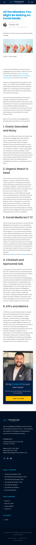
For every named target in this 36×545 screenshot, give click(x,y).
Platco (24, 254)
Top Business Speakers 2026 (13, 474)
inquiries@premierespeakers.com (17, 452)
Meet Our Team (9, 503)
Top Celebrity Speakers (11, 485)
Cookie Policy (22, 538)
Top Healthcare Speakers (12, 487)
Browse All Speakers (10, 490)
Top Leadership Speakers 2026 (13, 482)
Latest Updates (9, 506)
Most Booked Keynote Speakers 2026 (16, 477)
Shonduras (13, 254)
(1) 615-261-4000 (13, 448)
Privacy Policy (12, 538)
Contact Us (8, 509)
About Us (7, 501)
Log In (6, 519)
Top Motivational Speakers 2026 (14, 479)
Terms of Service (18, 540)
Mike (20, 254)
